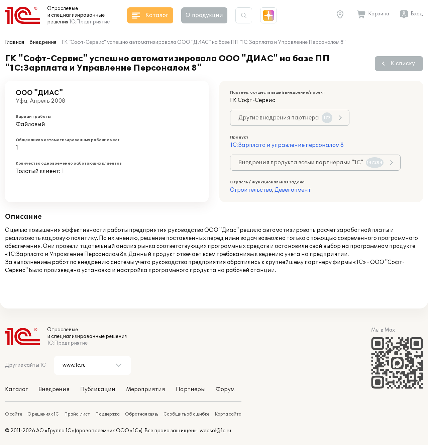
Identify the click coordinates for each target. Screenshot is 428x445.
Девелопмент (293, 190)
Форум (225, 389)
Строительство (251, 190)
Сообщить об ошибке (186, 414)
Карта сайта (228, 414)
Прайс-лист (77, 414)
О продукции (204, 15)
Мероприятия (145, 389)
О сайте (13, 414)
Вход (417, 14)
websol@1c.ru (215, 431)
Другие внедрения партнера (284, 117)
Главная (14, 42)
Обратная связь (141, 414)
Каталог (16, 389)
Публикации (97, 389)
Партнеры (190, 389)
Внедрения (42, 42)
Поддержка (107, 414)
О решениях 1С (43, 414)
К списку (403, 63)
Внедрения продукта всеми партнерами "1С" (310, 162)
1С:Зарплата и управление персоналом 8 (287, 145)
